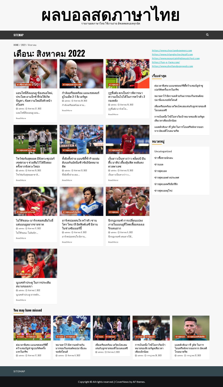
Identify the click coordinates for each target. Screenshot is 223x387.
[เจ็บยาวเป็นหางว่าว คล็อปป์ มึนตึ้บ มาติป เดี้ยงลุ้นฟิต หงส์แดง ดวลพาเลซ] (127, 139)
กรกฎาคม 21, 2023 (194, 355)
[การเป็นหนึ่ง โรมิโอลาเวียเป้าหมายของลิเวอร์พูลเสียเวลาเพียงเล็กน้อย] (151, 328)
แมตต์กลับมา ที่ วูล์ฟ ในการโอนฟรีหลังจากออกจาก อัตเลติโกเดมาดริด (178, 128)
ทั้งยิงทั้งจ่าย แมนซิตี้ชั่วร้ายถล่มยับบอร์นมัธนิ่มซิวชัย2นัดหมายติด (80, 162)
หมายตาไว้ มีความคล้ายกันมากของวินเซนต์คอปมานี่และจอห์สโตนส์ (178, 97)
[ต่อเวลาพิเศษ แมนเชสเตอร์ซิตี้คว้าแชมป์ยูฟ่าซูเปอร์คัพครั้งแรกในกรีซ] (32, 328)
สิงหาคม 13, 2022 (80, 170)
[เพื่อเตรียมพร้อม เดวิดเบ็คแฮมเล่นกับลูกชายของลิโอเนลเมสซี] (111, 328)
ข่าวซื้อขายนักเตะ (24, 84)
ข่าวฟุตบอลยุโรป (69, 150)
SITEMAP (19, 35)
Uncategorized (163, 151)
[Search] (207, 34)
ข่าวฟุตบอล (113, 84)
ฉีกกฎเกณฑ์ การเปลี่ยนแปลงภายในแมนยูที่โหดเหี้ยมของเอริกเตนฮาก (126, 224)
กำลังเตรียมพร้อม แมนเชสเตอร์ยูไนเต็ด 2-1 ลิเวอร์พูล (80, 95)
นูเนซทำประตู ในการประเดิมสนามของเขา (33, 284)
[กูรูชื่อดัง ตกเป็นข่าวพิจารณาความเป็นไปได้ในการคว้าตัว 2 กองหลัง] (127, 73)
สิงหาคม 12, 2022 (126, 170)
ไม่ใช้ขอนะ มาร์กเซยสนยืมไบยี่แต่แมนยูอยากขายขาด (34, 222)
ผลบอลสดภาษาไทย (110, 13)
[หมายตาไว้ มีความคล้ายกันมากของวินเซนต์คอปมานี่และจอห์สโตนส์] (71, 328)
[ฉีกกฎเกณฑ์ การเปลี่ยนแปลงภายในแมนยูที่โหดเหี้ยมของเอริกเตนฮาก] (127, 201)
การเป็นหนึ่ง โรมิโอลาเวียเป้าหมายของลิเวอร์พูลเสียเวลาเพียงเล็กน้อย (179, 118)
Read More (21, 118)
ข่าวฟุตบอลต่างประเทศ (72, 84)
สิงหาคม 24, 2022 (80, 100)
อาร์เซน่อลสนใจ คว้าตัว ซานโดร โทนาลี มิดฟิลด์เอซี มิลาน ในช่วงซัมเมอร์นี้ (80, 224)
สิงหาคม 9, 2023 (74, 355)
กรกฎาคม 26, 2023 (154, 355)
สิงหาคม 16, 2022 (126, 104)
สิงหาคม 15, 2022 (34, 170)
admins (21, 109)
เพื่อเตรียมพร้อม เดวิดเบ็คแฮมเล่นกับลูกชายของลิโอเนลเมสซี (180, 108)
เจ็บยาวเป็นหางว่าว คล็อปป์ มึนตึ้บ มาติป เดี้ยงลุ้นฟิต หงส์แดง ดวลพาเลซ (127, 162)
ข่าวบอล (158, 164)
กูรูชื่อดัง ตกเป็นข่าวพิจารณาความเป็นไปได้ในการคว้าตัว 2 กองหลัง (126, 97)
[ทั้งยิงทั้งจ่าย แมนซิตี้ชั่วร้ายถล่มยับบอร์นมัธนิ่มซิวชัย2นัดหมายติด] (81, 139)
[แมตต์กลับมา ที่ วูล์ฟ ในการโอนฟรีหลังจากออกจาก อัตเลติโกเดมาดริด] (190, 328)
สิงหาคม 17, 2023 (34, 355)
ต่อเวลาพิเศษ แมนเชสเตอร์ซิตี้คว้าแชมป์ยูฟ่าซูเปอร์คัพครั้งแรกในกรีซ (178, 87)
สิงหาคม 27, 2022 (34, 108)
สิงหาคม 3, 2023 (113, 352)
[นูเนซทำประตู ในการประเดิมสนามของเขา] (35, 263)
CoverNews (122, 381)
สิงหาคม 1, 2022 (34, 290)
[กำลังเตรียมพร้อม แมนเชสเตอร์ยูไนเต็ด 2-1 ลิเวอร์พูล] (81, 73)
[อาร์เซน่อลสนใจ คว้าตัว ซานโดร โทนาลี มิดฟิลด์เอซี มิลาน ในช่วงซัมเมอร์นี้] (81, 201)
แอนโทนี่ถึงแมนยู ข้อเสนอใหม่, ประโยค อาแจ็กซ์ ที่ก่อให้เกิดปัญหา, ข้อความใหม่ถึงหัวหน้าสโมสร (34, 98)
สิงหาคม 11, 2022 (34, 228)
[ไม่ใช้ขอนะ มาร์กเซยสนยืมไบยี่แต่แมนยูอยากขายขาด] (35, 201)
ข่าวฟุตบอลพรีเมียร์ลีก (71, 212)
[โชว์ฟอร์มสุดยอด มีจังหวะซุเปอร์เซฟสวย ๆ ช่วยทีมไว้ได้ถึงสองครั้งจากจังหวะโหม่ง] (35, 139)
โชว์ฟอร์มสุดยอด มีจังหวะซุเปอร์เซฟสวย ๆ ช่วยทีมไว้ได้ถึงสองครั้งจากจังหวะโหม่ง (35, 162)
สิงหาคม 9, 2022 (80, 232)
